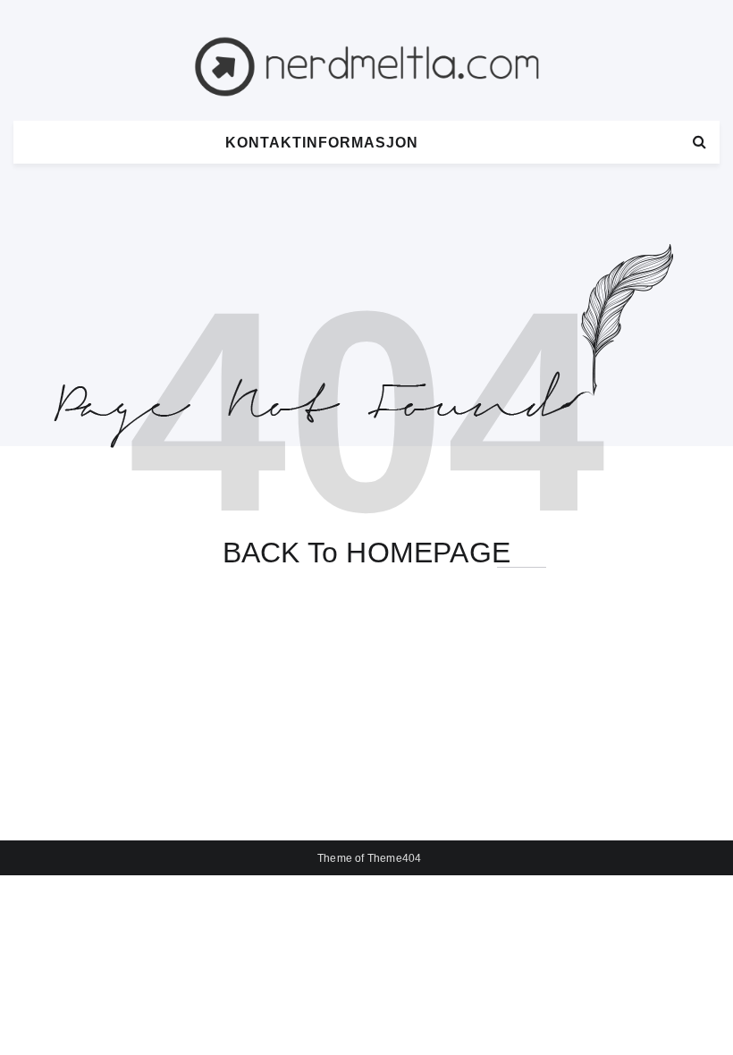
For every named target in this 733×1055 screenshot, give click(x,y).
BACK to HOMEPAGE (366, 552)
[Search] (699, 141)
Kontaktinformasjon (321, 142)
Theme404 (394, 858)
